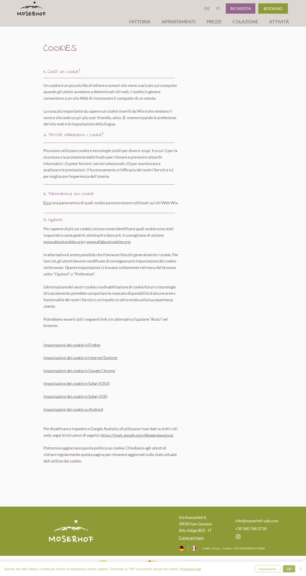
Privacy (216, 548)
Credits (206, 548)
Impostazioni (267, 569)
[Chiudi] (300, 568)
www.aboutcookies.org (63, 241)
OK (289, 569)
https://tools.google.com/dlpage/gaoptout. (137, 435)
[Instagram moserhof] (238, 536)
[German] (182, 548)
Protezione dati (190, 569)
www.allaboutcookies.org (108, 241)
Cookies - (227, 548)
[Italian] (194, 548)
